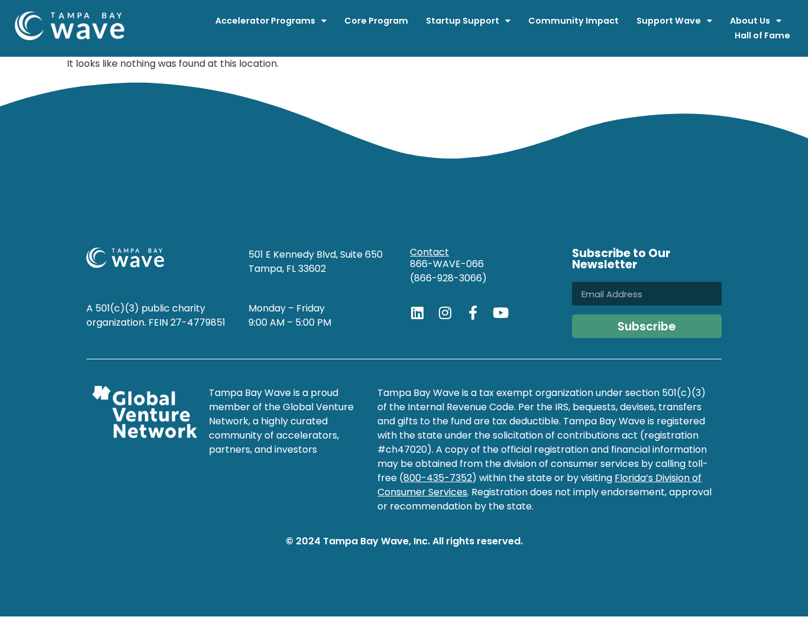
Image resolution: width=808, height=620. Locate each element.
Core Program (376, 21)
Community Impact (573, 21)
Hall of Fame (762, 35)
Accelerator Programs (265, 21)
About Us (750, 21)
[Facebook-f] (473, 313)
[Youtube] (500, 313)
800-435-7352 (437, 478)
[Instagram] (445, 313)
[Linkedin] (417, 313)
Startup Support (462, 21)
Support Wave (668, 21)
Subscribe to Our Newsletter (621, 260)
